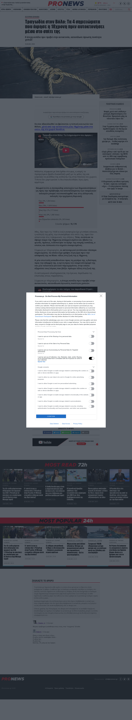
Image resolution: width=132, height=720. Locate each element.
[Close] (102, 296)
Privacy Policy (77, 423)
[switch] (91, 336)
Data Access (66, 423)
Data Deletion (54, 423)
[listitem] (66, 332)
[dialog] (66, 360)
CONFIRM (51, 416)
